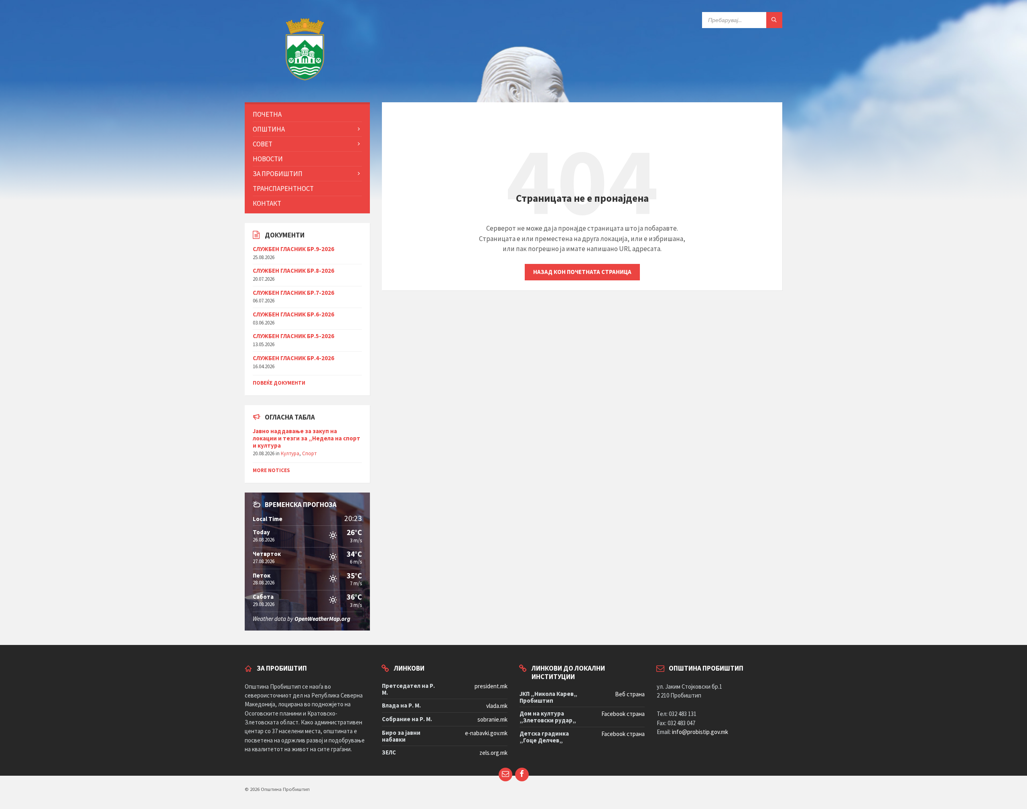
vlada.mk (496, 706)
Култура (290, 453)
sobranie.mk (492, 719)
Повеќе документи (279, 382)
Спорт (309, 453)
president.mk (491, 686)
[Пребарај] (774, 20)
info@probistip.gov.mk (700, 732)
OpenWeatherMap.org (322, 618)
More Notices (271, 470)
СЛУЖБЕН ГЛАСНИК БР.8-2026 (293, 270)
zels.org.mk (493, 752)
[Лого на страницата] (305, 85)
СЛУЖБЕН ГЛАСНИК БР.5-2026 (293, 336)
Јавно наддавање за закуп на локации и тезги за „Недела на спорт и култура (306, 438)
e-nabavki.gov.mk (486, 733)
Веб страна (630, 694)
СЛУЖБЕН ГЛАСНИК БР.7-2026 (293, 292)
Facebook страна (623, 714)
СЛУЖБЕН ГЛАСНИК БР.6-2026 (293, 314)
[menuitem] (307, 114)
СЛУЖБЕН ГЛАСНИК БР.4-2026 (293, 358)
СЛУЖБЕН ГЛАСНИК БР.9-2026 (293, 249)
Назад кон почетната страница (582, 272)
